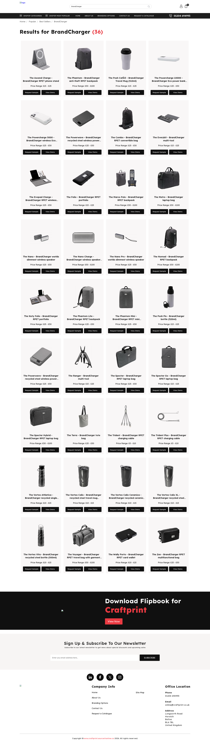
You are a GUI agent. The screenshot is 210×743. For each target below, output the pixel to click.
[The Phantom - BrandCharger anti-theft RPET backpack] (83, 59)
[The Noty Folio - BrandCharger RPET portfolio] (41, 297)
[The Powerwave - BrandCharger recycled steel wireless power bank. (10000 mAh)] (41, 357)
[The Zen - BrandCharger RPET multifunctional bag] (168, 535)
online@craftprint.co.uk (177, 705)
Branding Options (106, 16)
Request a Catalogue (144, 16)
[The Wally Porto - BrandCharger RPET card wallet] (126, 535)
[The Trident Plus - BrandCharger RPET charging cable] (168, 416)
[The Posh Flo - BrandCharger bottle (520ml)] (168, 297)
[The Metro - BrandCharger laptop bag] (168, 178)
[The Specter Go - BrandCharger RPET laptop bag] (168, 357)
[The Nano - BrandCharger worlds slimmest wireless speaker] (41, 237)
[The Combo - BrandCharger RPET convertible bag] (126, 118)
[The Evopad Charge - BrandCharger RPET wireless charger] (41, 178)
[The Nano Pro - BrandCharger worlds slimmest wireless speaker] (126, 237)
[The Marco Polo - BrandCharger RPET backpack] (126, 178)
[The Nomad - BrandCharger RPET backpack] (168, 237)
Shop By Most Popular (59, 16)
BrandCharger (60, 21)
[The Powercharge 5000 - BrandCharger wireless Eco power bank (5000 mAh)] (41, 118)
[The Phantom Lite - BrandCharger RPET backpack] (83, 297)
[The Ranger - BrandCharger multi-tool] (83, 357)
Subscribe (149, 658)
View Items (50, 92)
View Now (114, 621)
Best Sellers (45, 21)
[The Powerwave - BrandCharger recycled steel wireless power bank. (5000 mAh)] (83, 118)
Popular (32, 21)
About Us (89, 16)
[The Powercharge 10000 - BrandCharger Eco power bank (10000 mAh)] (168, 59)
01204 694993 (182, 15)
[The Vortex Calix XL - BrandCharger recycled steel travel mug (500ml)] (168, 476)
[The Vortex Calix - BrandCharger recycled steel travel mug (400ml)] (83, 476)
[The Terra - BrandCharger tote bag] (83, 416)
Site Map (140, 692)
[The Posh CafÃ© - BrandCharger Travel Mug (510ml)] (126, 59)
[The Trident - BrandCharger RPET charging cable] (126, 416)
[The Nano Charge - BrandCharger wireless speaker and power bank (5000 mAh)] (83, 237)
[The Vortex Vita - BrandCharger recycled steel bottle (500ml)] (41, 535)
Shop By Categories (33, 16)
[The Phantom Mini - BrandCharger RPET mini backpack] (126, 297)
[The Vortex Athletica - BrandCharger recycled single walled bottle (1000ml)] (41, 476)
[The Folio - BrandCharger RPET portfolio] (83, 178)
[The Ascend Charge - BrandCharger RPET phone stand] (41, 59)
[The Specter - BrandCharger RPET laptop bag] (126, 357)
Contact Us (124, 16)
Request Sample (31, 92)
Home (77, 16)
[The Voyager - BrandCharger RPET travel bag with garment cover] (83, 535)
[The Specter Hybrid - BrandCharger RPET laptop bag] (41, 416)
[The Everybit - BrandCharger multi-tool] (168, 118)
